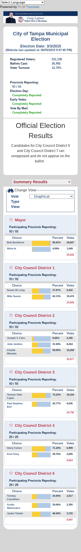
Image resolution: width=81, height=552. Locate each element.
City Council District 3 (34, 372)
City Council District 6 (34, 473)
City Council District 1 (34, 268)
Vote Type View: (15, 201)
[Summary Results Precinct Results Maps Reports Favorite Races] (45, 181)
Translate (32, 7)
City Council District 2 (34, 315)
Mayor (20, 220)
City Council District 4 (34, 425)
